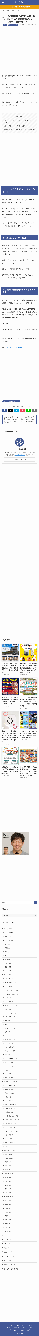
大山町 (8, 1212)
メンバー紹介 (19, 1325)
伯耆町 (8, 1216)
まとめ (7, 1260)
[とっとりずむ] (19, 2)
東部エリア (9, 1150)
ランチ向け (10, 1039)
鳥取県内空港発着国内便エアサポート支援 (21, 129)
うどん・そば (10, 1028)
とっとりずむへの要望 (9, 1325)
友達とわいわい (11, 1077)
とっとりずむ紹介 (25, 1330)
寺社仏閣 (9, 1089)
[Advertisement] (19, 48)
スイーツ (9, 1066)
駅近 (8, 1009)
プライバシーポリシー (30, 1325)
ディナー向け (10, 1051)
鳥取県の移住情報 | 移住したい (17, 347)
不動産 (8, 948)
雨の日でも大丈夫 (11, 1116)
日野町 (8, 1227)
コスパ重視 (9, 1001)
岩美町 (8, 1154)
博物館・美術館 (10, 1093)
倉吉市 (8, 1177)
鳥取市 (9, 1158)
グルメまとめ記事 (11, 1062)
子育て (8, 963)
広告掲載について (17, 1327)
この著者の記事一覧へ (19, 459)
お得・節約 (9, 971)
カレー (8, 1073)
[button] (4, 410)
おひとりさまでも (11, 990)
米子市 (8, 1200)
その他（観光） (10, 1108)
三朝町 (8, 1181)
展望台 (8, 1097)
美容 (7, 944)
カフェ (8, 986)
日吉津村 (8, 1208)
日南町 (8, 1231)
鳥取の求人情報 (10, 1264)
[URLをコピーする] (34, 410)
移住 (17, 24)
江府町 (8, 1223)
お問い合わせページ (14, 1330)
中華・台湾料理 (10, 1047)
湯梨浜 (8, 1185)
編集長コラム (9, 1252)
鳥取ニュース (11, 24)
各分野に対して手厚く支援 (15, 126)
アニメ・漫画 (10, 1138)
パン (7, 1054)
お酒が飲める (10, 1016)
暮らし (5, 24)
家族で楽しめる (11, 1123)
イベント (9, 940)
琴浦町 (8, 1192)
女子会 (8, 1070)
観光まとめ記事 (10, 1142)
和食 (7, 1024)
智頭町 (8, 1169)
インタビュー (9, 1256)
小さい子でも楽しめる (13, 1119)
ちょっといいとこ (11, 1005)
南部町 (8, 1219)
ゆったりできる (11, 982)
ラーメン (9, 1043)
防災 (6, 1248)
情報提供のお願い (27, 1327)
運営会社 (9, 1327)
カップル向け (10, 997)
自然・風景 (10, 1135)
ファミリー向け (11, 1058)
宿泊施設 (9, 1112)
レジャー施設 (10, 1085)
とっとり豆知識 (10, 933)
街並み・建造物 (10, 1104)
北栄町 (8, 1189)
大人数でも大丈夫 (11, 994)
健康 (7, 952)
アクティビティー (11, 1131)
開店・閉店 (10, 967)
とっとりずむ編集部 (19, 449)
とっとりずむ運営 (11, 1269)
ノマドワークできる (12, 1013)
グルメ (8, 975)
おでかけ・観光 (10, 1081)
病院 (7, 955)
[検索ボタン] (36, 2)
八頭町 (8, 1162)
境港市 (8, 1204)
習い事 (8, 959)
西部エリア (9, 1196)
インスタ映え (10, 1127)
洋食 (7, 1032)
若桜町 (8, 1165)
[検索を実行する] (35, 902)
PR (6, 1235)
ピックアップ (9, 1239)
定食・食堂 (9, 978)
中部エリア (9, 1173)
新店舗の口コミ (20, 455)
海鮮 (7, 1020)
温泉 (7, 1146)
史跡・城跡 (9, 1100)
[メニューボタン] (2, 2)
